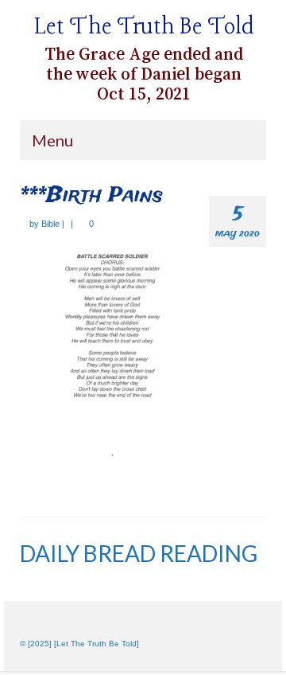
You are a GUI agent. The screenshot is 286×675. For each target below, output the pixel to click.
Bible (50, 223)
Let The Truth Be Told (144, 27)
